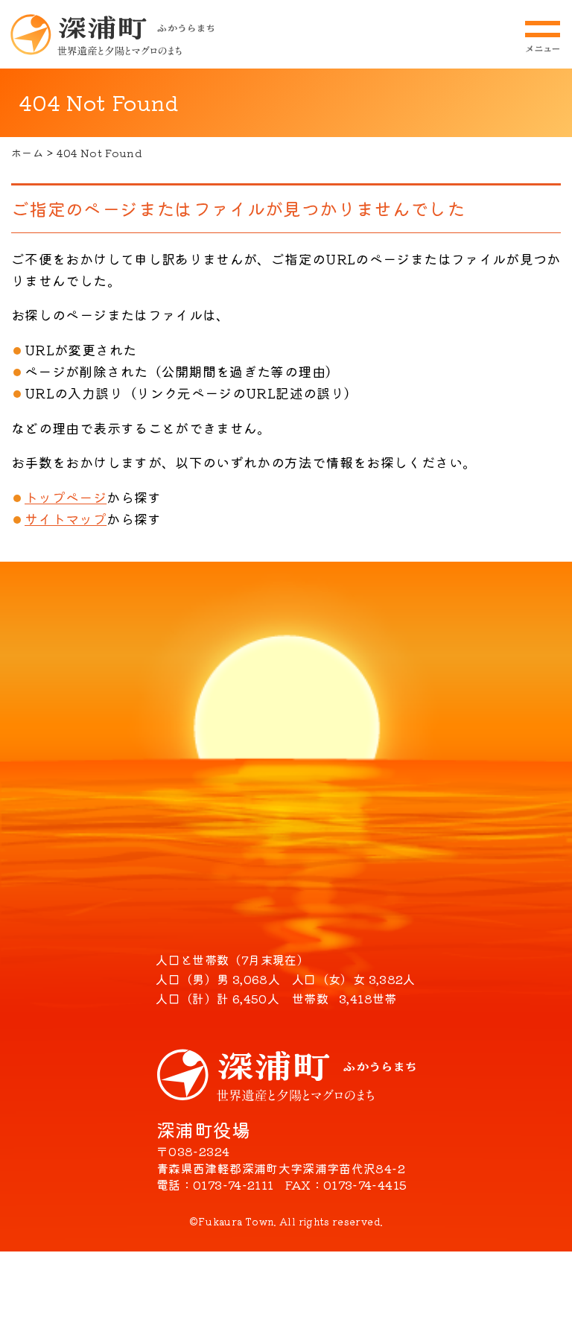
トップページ (66, 497)
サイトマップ (66, 518)
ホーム (27, 152)
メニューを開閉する (542, 36)
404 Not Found (99, 152)
